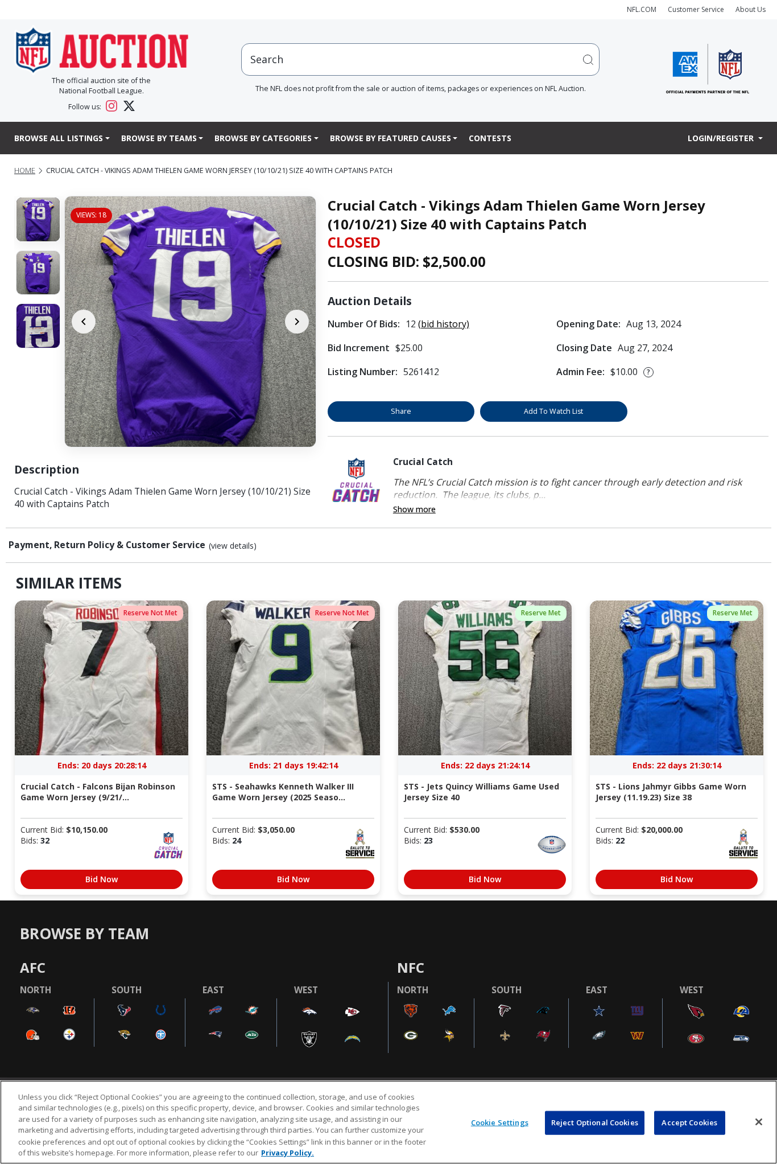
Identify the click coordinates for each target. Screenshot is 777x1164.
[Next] (297, 322)
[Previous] (84, 322)
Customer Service (696, 9)
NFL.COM (641, 9)
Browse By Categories (263, 138)
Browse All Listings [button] (58, 138)
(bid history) (443, 324)
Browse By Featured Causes (390, 138)
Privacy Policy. (287, 1152)
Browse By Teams (159, 138)
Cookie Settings (499, 1122)
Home (24, 170)
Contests (490, 138)
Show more (414, 509)
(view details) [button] (233, 546)
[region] (388, 1122)
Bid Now (101, 879)
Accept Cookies (689, 1122)
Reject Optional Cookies (594, 1122)
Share (401, 411)
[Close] (758, 1121)
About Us (750, 9)
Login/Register (722, 138)
